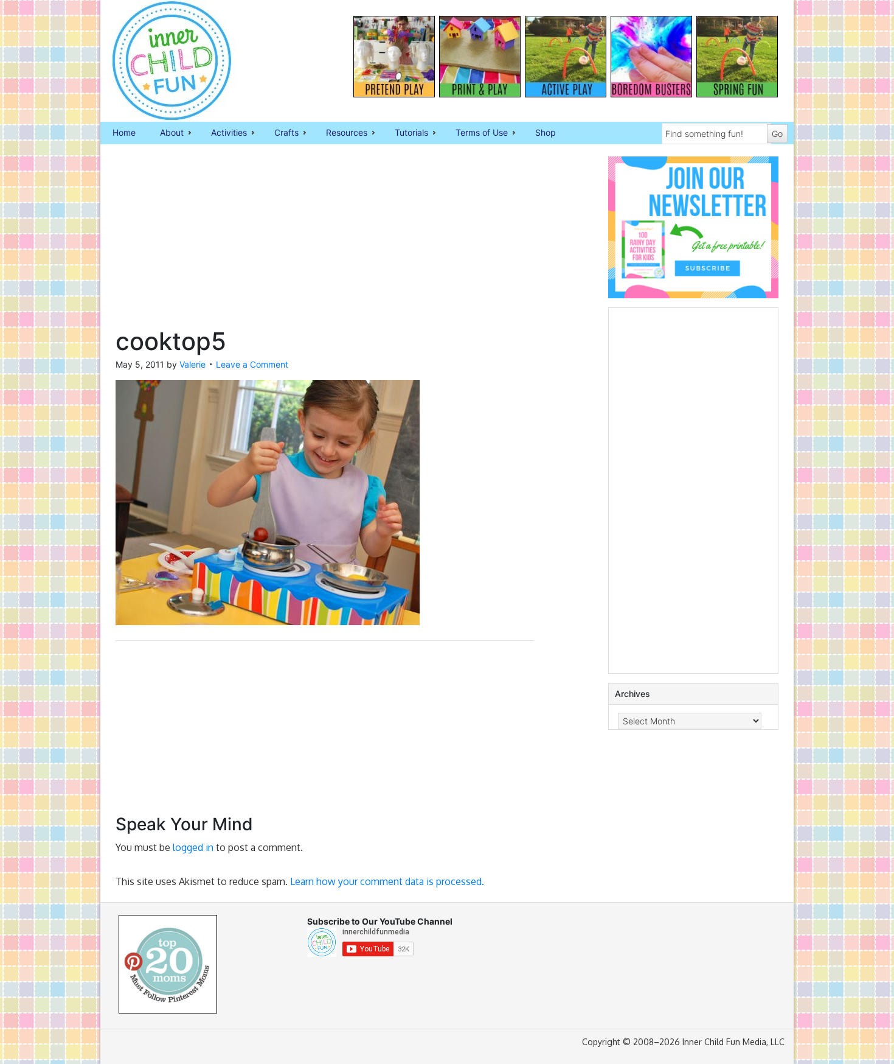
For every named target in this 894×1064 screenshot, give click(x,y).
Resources (340, 133)
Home (124, 132)
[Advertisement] (325, 241)
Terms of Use (475, 133)
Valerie (192, 364)
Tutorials (405, 133)
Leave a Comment (252, 364)
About (166, 133)
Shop (545, 132)
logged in (193, 847)
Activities (223, 133)
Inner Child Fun (161, 61)
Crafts (280, 133)
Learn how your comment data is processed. (387, 881)
